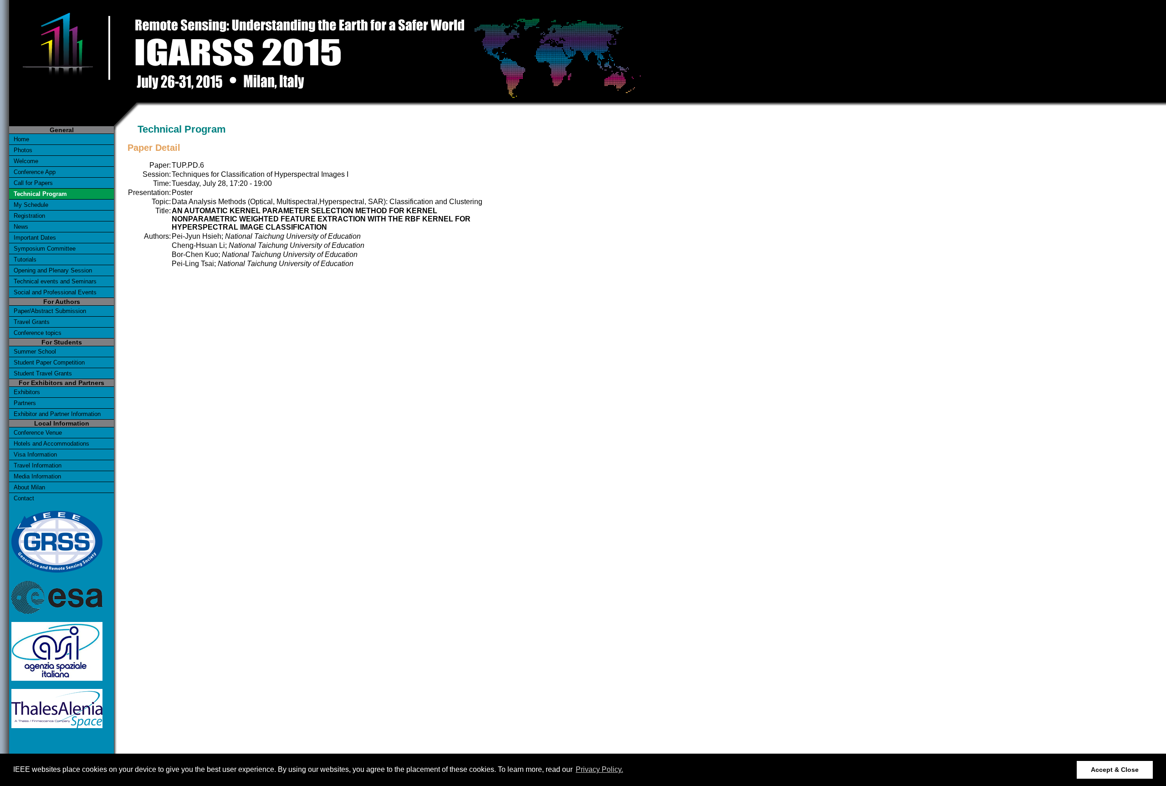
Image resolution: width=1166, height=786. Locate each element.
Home (21, 139)
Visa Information (35, 454)
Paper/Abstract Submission (50, 311)
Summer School (35, 351)
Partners (25, 403)
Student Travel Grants (43, 373)
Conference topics (37, 332)
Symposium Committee (45, 248)
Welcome (26, 161)
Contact (24, 498)
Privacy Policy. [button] (599, 769)
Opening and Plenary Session (53, 270)
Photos (23, 150)
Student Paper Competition (49, 362)
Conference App (35, 172)
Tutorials (25, 259)
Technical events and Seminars (55, 281)
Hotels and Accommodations (51, 443)
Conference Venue (38, 432)
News (21, 226)
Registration (29, 215)
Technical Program (40, 193)
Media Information (37, 476)
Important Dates (35, 237)
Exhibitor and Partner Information (57, 414)
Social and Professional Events (55, 292)
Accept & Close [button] (1115, 769)
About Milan (29, 487)
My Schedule (31, 204)
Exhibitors (27, 392)
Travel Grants (32, 322)
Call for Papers (33, 183)
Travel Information (37, 465)
